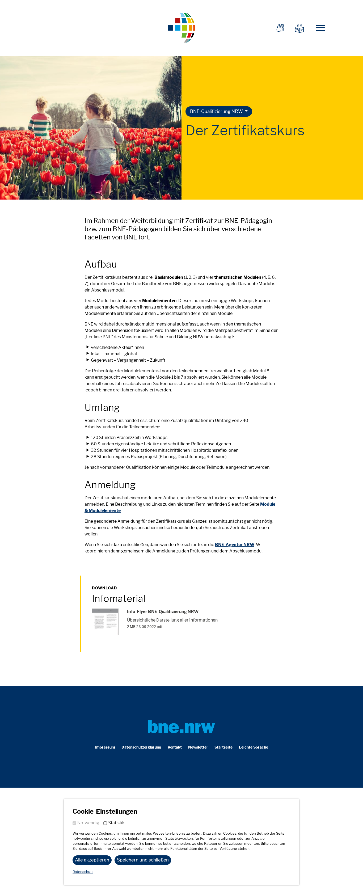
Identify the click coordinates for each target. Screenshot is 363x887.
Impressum (105, 747)
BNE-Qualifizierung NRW (217, 111)
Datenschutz (83, 872)
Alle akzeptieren (92, 860)
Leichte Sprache (253, 747)
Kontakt (175, 747)
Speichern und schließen (143, 860)
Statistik (116, 822)
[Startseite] (181, 27)
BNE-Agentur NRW (234, 544)
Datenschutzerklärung (141, 747)
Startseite (223, 747)
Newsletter (198, 747)
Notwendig (88, 822)
